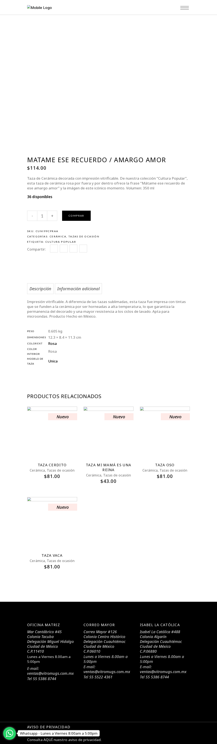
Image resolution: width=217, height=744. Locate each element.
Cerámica (58, 236)
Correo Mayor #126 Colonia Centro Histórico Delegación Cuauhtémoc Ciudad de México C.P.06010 (104, 641)
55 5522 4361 (101, 676)
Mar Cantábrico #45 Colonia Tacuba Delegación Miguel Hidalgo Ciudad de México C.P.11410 (50, 641)
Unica (53, 361)
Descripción (40, 289)
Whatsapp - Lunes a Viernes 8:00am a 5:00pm (58, 733)
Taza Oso (164, 464)
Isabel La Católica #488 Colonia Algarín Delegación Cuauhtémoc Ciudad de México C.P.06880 (161, 641)
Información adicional (78, 289)
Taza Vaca (52, 555)
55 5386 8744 (44, 678)
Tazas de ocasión (83, 236)
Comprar (76, 215)
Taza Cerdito (52, 464)
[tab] (40, 288)
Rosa (52, 343)
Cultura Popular (60, 241)
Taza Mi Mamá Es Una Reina (108, 467)
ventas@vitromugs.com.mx (50, 673)
